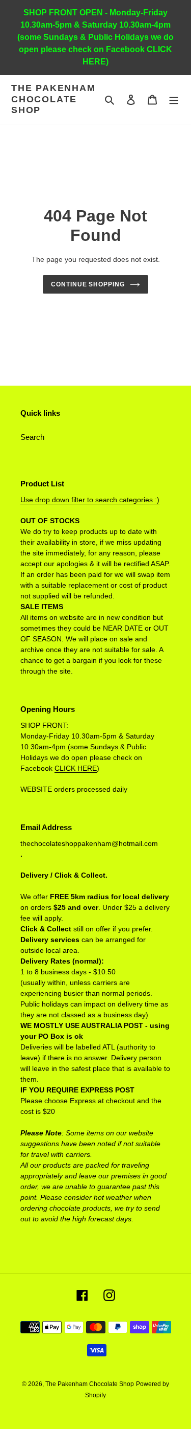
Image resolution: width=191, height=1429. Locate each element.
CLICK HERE (75, 768)
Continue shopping (88, 284)
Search (32, 437)
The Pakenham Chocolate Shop (53, 99)
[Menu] (173, 99)
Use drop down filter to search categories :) (89, 500)
